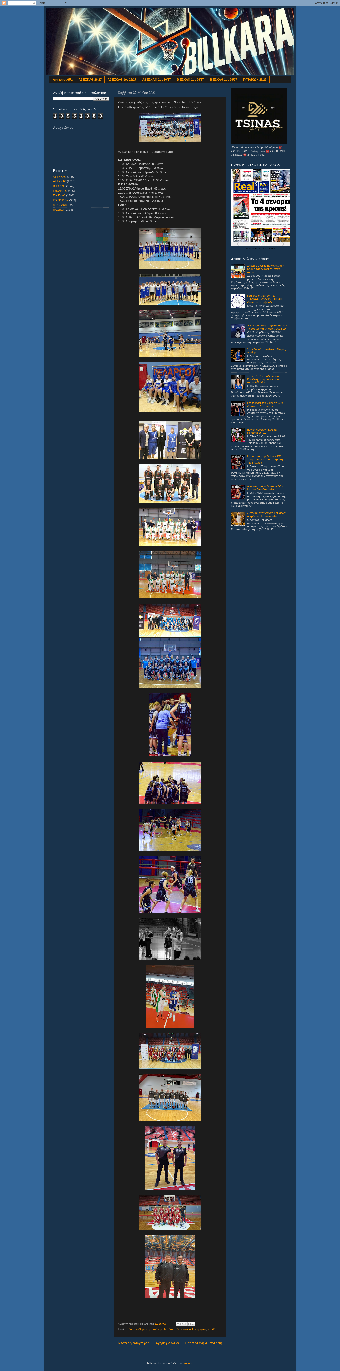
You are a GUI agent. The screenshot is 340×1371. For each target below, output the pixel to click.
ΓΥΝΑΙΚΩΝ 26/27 (254, 79)
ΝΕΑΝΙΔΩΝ (60, 205)
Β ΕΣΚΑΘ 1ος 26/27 (190, 79)
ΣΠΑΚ (211, 1329)
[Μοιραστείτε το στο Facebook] (189, 1324)
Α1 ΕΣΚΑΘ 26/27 (90, 79)
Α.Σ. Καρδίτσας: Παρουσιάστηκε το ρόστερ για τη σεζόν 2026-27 (267, 327)
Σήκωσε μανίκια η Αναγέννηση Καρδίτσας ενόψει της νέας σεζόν (265, 268)
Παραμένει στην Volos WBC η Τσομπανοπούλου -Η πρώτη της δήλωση (265, 459)
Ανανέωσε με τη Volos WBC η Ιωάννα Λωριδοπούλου (265, 488)
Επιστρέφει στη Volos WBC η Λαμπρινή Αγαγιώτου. (265, 404)
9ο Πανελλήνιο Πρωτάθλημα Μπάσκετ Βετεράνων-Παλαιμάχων (167, 1329)
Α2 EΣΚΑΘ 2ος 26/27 (156, 79)
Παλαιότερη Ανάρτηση (203, 1343)
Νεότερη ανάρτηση (134, 1343)
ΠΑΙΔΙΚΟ (58, 209)
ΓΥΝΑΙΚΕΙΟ (60, 190)
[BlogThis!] (182, 1324)
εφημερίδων (270, 248)
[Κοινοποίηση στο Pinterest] (193, 1324)
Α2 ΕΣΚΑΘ (59, 181)
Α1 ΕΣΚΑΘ (59, 176)
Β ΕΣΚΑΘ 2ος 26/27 (223, 79)
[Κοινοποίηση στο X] (186, 1324)
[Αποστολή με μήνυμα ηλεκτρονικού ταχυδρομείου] (178, 1324)
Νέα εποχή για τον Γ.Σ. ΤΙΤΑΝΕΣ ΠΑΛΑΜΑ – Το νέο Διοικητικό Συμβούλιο (264, 298)
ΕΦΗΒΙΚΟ (59, 195)
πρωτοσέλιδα (255, 248)
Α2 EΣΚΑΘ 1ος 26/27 (122, 79)
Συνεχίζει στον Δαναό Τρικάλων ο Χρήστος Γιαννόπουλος (266, 515)
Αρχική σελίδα (63, 79)
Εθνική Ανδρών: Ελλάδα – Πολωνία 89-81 (263, 431)
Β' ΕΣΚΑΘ (59, 186)
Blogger (187, 1363)
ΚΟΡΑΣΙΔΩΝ (60, 200)
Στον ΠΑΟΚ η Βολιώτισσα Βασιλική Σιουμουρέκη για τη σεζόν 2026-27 (264, 379)
